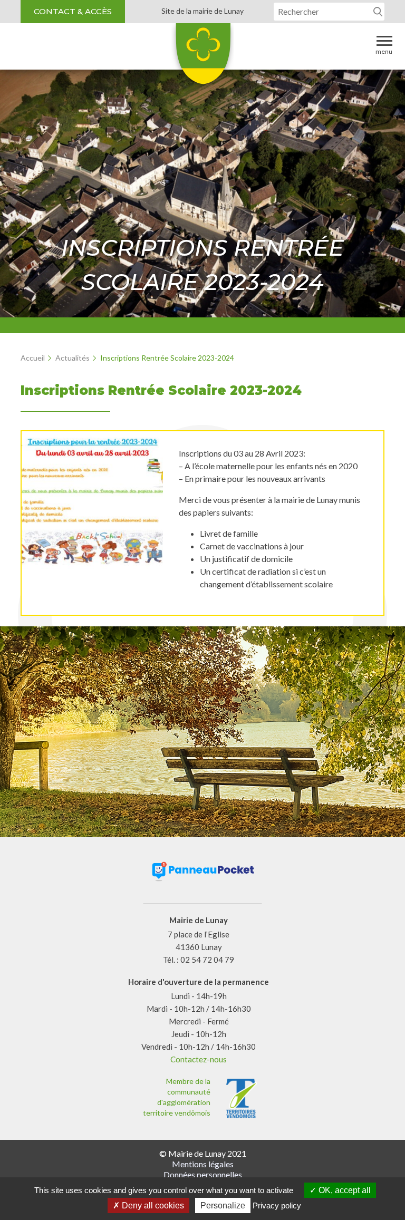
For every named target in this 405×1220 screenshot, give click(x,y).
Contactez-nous (198, 1059)
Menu (383, 51)
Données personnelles (202, 1174)
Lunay (202, 57)
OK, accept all (343, 1190)
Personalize (222, 1205)
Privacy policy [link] (277, 1205)
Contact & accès (73, 11)
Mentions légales (203, 1164)
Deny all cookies (152, 1205)
